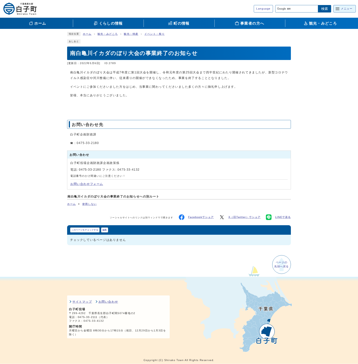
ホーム (87, 34)
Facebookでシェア (201, 217)
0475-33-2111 (88, 317)
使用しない (89, 204)
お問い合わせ (108, 301)
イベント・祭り (154, 34)
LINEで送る (283, 217)
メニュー (346, 8)
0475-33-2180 (90, 169)
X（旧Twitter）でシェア (244, 217)
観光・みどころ (108, 34)
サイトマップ (82, 301)
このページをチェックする (84, 230)
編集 (104, 230)
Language (263, 8)
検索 (324, 9)
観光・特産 (131, 34)
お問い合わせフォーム (86, 184)
